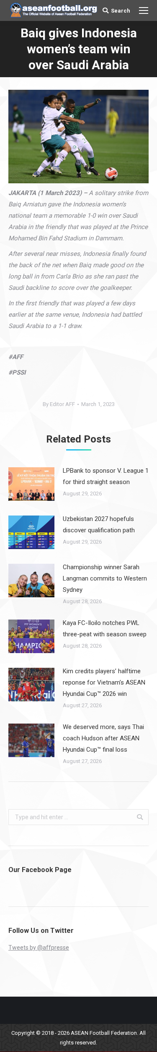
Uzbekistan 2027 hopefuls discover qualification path (99, 524)
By (59, 404)
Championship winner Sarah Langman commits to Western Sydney (105, 578)
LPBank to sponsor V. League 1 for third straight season (106, 476)
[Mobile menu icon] (144, 10)
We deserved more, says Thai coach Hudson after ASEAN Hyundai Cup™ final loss (103, 738)
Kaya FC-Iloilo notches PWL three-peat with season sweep (105, 628)
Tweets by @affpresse (38, 947)
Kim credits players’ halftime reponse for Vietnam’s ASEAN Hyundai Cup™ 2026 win (104, 682)
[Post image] (31, 484)
